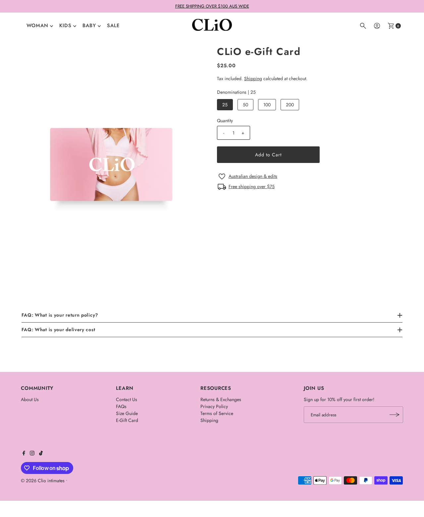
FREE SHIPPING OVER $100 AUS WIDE (212, 6)
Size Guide (127, 413)
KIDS (65, 25)
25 (225, 104)
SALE (113, 25)
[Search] (363, 26)
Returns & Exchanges (220, 399)
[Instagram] (32, 454)
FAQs (121, 406)
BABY (89, 25)
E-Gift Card (127, 420)
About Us (30, 399)
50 (245, 104)
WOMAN (37, 25)
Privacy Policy (214, 406)
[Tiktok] (41, 454)
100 (267, 104)
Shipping (253, 78)
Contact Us (126, 399)
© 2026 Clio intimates (43, 480)
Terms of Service (216, 413)
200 (290, 104)
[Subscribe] (395, 414)
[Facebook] (24, 454)
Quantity (225, 120)
